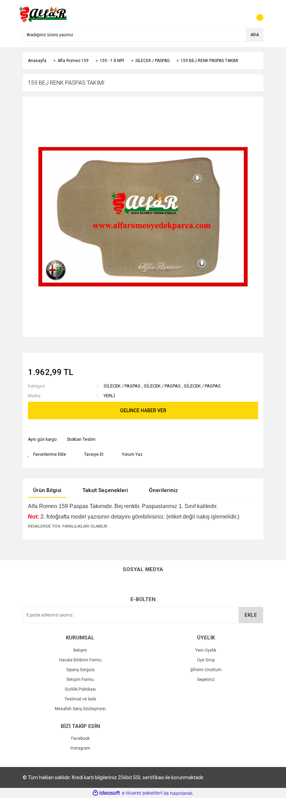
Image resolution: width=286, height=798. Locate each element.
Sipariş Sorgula (80, 669)
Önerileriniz (163, 490)
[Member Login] (242, 14)
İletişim (80, 650)
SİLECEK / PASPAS (122, 386)
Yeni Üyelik (205, 650)
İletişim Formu (80, 679)
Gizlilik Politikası (80, 689)
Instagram (80, 748)
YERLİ (109, 395)
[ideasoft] (106, 793)
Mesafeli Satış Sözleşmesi (80, 708)
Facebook (80, 738)
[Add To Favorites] (47, 454)
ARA (254, 34)
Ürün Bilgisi (47, 490)
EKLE (250, 615)
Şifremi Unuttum (205, 669)
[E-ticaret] (142, 793)
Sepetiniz (206, 679)
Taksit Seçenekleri (105, 490)
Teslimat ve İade (80, 699)
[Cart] (256, 14)
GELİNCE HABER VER (143, 410)
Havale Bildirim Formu (80, 660)
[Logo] (43, 13)
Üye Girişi (206, 660)
